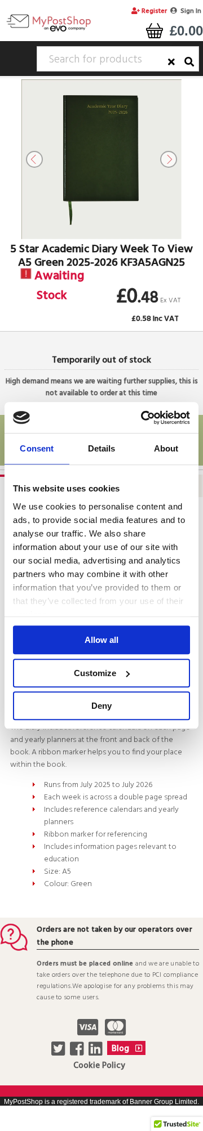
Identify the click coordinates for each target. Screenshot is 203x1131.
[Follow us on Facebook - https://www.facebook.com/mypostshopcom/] (78, 1052)
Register (153, 11)
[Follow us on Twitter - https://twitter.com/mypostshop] (59, 1052)
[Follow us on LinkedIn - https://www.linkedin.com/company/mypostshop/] (97, 1052)
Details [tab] (102, 448)
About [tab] (166, 448)
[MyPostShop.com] (48, 31)
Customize (95, 673)
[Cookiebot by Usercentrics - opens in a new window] (143, 417)
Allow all (101, 640)
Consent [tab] (37, 448)
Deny (101, 705)
